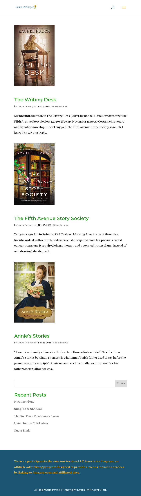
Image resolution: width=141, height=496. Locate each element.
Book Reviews (59, 106)
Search (121, 383)
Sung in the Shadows (28, 409)
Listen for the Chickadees (31, 423)
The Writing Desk (35, 100)
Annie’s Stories (31, 336)
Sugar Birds (22, 431)
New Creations (24, 402)
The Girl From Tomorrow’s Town (36, 416)
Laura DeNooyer (26, 106)
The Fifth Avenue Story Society (51, 218)
